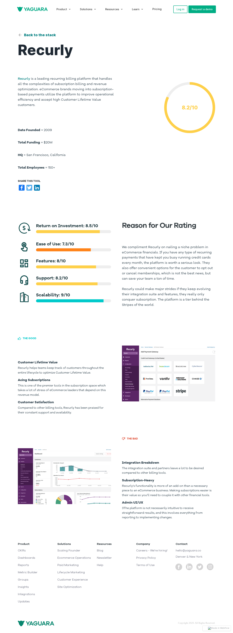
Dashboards (26, 557)
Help (100, 565)
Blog (100, 550)
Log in (180, 9)
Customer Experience (72, 579)
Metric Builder (27, 572)
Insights (23, 586)
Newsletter (104, 557)
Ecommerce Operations (74, 557)
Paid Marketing (68, 565)
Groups (23, 579)
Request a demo (202, 9)
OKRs (22, 550)
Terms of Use (145, 565)
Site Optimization (69, 586)
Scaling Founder (68, 550)
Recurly (24, 78)
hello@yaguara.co (188, 550)
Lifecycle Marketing (71, 572)
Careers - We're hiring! (151, 550)
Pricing (157, 9)
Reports (23, 565)
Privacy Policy (146, 557)
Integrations (26, 594)
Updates (24, 601)
